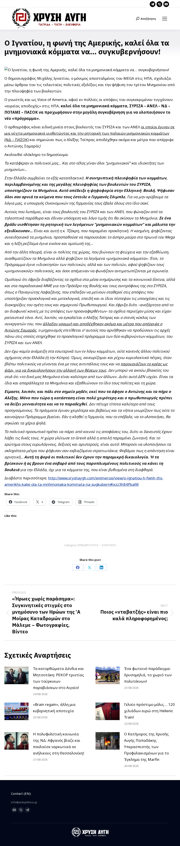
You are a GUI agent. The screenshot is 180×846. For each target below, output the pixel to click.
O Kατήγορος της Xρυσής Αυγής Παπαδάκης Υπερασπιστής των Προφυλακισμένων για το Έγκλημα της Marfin (146, 746)
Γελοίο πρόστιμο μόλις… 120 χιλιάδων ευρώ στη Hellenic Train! (149, 711)
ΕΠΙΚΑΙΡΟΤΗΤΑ (87, 545)
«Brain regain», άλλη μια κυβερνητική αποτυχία (54, 707)
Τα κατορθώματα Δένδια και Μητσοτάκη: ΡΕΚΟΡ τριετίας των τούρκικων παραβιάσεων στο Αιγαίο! (58, 678)
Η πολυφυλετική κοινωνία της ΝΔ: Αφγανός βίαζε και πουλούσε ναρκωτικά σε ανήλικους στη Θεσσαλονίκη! (58, 743)
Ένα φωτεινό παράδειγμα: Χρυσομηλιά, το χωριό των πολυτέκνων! (148, 675)
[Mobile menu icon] (164, 18)
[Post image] (16, 675)
